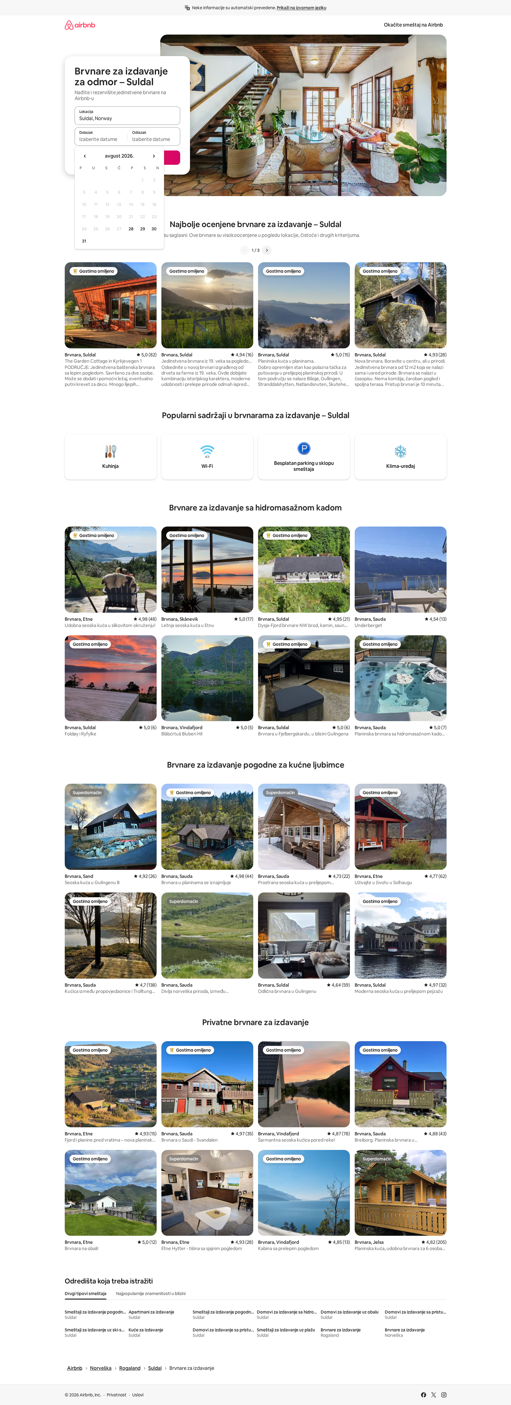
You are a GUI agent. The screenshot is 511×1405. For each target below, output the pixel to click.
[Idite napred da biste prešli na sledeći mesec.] (153, 156)
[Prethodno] (244, 250)
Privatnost (116, 1395)
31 (84, 241)
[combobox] (127, 118)
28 (131, 229)
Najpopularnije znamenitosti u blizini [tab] (151, 1293)
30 (154, 229)
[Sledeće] (266, 250)
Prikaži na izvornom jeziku (301, 7)
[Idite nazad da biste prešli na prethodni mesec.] (85, 156)
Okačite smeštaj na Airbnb (413, 25)
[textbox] (101, 139)
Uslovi (137, 1395)
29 (142, 229)
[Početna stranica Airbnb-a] (80, 24)
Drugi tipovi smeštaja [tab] (85, 1293)
